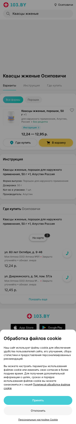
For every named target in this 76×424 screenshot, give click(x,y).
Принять (38, 400)
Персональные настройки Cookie (38, 419)
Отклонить (38, 410)
